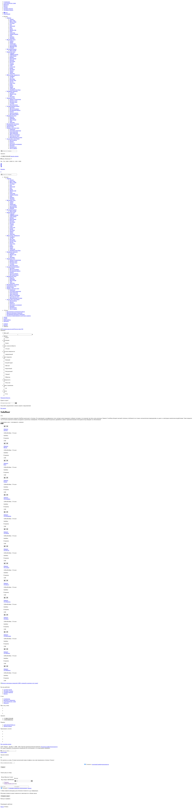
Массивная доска (11, 39)
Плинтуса (12, 143)
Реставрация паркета (15, 110)
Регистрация (7, 14)
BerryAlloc (12, 79)
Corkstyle (12, 53)
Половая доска (13, 102)
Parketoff (12, 47)
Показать (3, 397)
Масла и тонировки (15, 134)
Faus (11, 24)
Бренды (6, 6)
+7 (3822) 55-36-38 (5, 156)
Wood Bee (12, 73)
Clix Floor (12, 23)
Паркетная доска (11, 51)
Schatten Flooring (14, 34)
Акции (5, 317)
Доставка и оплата (8, 10)
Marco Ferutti (13, 50)
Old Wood (12, 69)
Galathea (12, 64)
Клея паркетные (14, 132)
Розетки (12, 111)
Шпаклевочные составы (16, 137)
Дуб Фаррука (7, 601)
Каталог (6, 325)
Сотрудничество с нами (10, 3)
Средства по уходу (14, 136)
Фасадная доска (14, 104)
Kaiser (11, 28)
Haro (11, 27)
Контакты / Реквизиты (9, 700)
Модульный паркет (12, 49)
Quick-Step (12, 32)
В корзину (6, 438)
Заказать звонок (14, 156)
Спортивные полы (11, 125)
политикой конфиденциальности (100, 764)
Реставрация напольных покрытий (16, 314)
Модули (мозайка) (14, 109)
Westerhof (12, 38)
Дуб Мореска (7, 670)
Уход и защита (13, 148)
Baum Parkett (13, 58)
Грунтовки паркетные (15, 130)
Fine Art (12, 62)
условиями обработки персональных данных (19, 788)
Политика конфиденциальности (49, 746)
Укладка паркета (14, 113)
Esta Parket (12, 61)
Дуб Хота (6, 619)
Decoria (11, 81)
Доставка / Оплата (8, 691)
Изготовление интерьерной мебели (16, 311)
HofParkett (12, 118)
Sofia (11, 35)
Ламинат (9, 17)
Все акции (3, 408)
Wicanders (12, 96)
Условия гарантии (8, 8)
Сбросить (7, 397)
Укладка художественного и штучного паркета (19, 315)
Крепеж (12, 141)
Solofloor (12, 37)
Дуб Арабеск (7, 499)
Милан (5, 447)
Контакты (6, 321)
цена (8, 422)
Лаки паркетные (14, 133)
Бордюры (12, 107)
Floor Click (12, 83)
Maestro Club (13, 30)
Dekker (11, 42)
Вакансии (6, 4)
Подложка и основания (16, 144)
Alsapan (12, 19)
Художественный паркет (13, 106)
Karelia (11, 68)
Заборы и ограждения (15, 99)
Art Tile (11, 77)
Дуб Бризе (6, 533)
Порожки (12, 145)
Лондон (6, 430)
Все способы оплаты (6, 744)
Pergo (11, 31)
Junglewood (12, 43)
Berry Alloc (12, 20)
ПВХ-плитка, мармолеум (13, 75)
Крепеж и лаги (13, 100)
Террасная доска (11, 98)
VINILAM (12, 88)
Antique (11, 41)
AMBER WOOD (14, 54)
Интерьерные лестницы (13, 123)
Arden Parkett (13, 56)
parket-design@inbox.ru (9, 724)
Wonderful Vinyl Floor (15, 90)
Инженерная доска (11, 115)
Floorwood (12, 26)
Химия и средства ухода (13, 128)
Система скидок (8, 689)
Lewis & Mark (13, 45)
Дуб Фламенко (7, 516)
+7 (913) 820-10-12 (8, 719)
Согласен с (97, 764)
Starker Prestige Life (9, 783)
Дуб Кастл (6, 584)
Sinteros (11, 70)
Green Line (12, 66)
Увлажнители (13, 147)
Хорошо (3, 767)
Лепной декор (10, 126)
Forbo (11, 84)
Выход (2, 806)
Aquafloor (12, 76)
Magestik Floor (13, 46)
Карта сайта (4, 752)
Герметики (12, 129)
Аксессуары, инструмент (13, 138)
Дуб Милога (7, 653)
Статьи (5, 318)
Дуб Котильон (7, 636)
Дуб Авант (6, 567)
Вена (5, 464)
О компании (7, 1)
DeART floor (13, 80)
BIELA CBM (13, 22)
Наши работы (7, 319)
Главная (6, 323)
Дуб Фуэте (6, 550)
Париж (5, 481)
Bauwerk (12, 60)
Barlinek (12, 57)
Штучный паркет (14, 114)
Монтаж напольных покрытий (14, 313)
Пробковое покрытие (12, 91)
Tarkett (11, 72)
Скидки (6, 7)
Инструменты (13, 140)
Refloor (11, 85)
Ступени (12, 103)
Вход (6, 12)
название (21, 422)
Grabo (11, 65)
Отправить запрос (5, 796)
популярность (15, 422)
